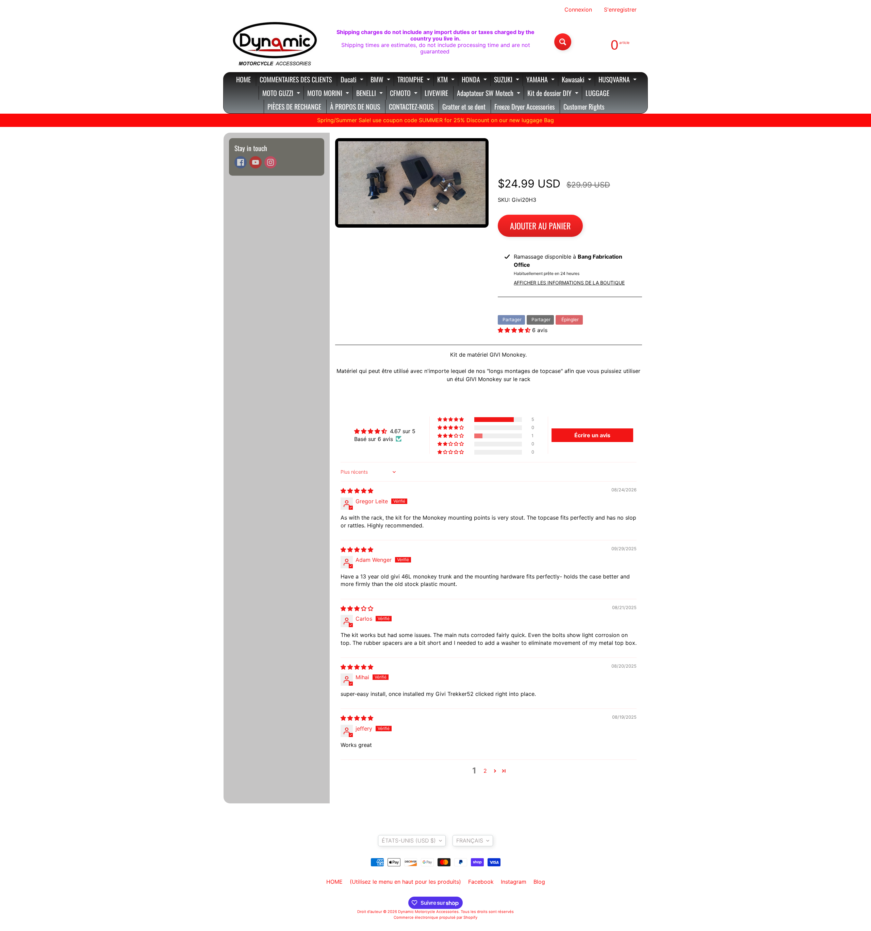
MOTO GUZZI (282, 94)
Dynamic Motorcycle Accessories (428, 911)
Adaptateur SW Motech (489, 94)
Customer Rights (583, 106)
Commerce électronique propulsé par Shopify (435, 917)
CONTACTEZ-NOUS (411, 106)
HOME (243, 79)
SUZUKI (507, 80)
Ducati (353, 80)
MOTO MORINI (329, 94)
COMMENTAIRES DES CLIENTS (296, 79)
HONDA (475, 80)
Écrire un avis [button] (592, 435)
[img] (357, 490)
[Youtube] (255, 162)
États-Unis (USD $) (409, 840)
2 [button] (485, 770)
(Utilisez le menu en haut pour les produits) (405, 881)
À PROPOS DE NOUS (355, 106)
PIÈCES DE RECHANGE (294, 106)
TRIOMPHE (414, 80)
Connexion (578, 9)
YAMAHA (541, 80)
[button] (515, 330)
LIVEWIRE (436, 93)
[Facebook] (240, 162)
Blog (539, 881)
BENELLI (370, 94)
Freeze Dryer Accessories (524, 106)
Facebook (481, 881)
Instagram (513, 881)
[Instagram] (270, 162)
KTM (446, 80)
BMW (381, 80)
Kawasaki (577, 80)
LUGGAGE (597, 93)
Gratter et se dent (464, 106)
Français (469, 840)
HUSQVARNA (618, 80)
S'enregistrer (620, 9)
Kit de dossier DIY (553, 94)
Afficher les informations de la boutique (569, 282)
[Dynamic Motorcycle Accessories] (274, 42)
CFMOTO (404, 94)
